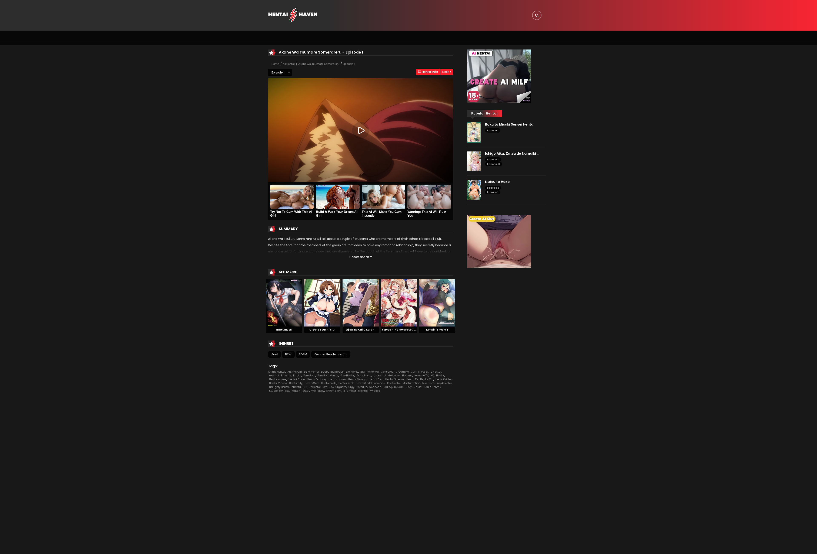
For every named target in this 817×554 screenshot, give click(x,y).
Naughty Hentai (279, 387)
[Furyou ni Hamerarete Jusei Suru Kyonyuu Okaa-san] (399, 302)
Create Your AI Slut (322, 329)
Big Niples (352, 371)
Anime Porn (294, 371)
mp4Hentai (444, 383)
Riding (388, 387)
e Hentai (436, 371)
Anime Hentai (276, 371)
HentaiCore (312, 383)
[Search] (536, 15)
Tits (287, 391)
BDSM (303, 354)
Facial (297, 375)
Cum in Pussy (419, 371)
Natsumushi (284, 329)
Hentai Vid (426, 379)
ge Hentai (380, 375)
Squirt (417, 387)
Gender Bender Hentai (330, 354)
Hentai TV (412, 379)
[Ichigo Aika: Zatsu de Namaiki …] (474, 161)
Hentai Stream (394, 379)
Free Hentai (347, 375)
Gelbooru (394, 375)
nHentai (296, 387)
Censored (387, 371)
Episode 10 (493, 164)
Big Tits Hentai (369, 371)
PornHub (362, 387)
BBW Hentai (311, 371)
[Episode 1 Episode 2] (280, 72)
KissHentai (394, 383)
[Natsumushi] (284, 302)
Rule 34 (399, 387)
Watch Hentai (300, 391)
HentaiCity (296, 383)
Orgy (351, 387)
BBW (288, 354)
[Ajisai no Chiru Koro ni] (361, 302)
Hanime (407, 375)
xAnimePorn (333, 391)
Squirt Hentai (432, 387)
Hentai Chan (297, 379)
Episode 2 (493, 187)
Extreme (286, 375)
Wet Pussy (317, 391)
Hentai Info (429, 72)
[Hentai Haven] (292, 15)
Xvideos (375, 391)
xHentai (363, 391)
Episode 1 (349, 64)
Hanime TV (421, 375)
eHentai (274, 375)
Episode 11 (493, 159)
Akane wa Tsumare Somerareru (318, 64)
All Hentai (289, 64)
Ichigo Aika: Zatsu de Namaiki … (512, 153)
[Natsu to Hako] (474, 189)
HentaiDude (328, 383)
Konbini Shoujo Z (437, 329)
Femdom (309, 375)
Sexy (409, 387)
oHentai (316, 387)
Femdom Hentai (327, 375)
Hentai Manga (357, 379)
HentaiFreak (346, 383)
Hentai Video (444, 379)
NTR (306, 387)
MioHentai (428, 383)
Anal (274, 354)
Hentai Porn (376, 379)
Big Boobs (337, 371)
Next (446, 72)
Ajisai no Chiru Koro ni (360, 329)
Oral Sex (328, 387)
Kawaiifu (379, 383)
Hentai (440, 375)
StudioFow (276, 391)
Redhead (375, 387)
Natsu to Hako (497, 181)
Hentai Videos (278, 383)
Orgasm (340, 387)
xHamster (350, 391)
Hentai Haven (337, 379)
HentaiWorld (364, 383)
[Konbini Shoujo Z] (437, 302)
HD (432, 375)
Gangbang (364, 375)
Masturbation (411, 383)
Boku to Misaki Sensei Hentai (509, 124)
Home (275, 64)
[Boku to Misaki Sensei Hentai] (474, 132)
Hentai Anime (277, 379)
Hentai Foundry (317, 379)
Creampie (402, 371)
